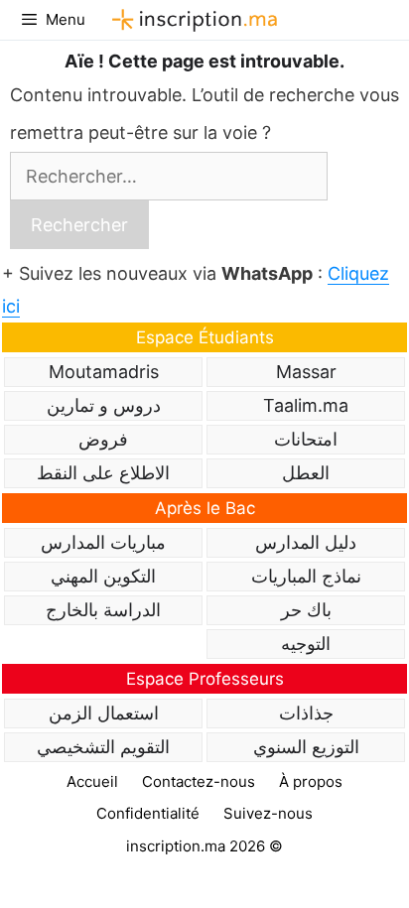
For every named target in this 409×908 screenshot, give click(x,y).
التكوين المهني (103, 576)
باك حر (306, 609)
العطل (306, 472)
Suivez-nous (268, 813)
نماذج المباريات (306, 576)
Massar (306, 371)
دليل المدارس (305, 542)
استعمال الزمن (104, 713)
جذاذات (306, 713)
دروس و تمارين (104, 405)
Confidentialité (148, 813)
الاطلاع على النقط (103, 472)
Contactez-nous (198, 781)
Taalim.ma (305, 405)
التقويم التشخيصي (103, 746)
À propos (310, 781)
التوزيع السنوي (306, 746)
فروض (103, 439)
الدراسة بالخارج (103, 609)
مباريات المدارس (103, 542)
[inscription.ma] (191, 20)
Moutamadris (104, 371)
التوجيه (306, 643)
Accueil (92, 781)
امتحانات (306, 439)
